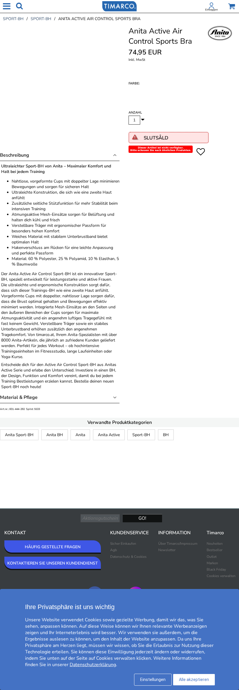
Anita (80, 435)
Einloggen (211, 9)
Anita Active (109, 435)
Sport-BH (141, 435)
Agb (113, 550)
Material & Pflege (19, 397)
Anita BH (54, 435)
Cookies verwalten (221, 576)
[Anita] (220, 40)
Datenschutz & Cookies (128, 556)
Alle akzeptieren (194, 679)
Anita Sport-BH (19, 435)
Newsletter (166, 550)
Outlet (212, 556)
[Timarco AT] (119, 6)
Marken (212, 563)
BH (166, 435)
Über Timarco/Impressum (177, 543)
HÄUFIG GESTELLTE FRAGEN (52, 547)
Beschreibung (14, 155)
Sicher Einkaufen (123, 543)
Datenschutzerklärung (93, 664)
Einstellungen (153, 679)
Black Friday (216, 569)
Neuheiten (215, 543)
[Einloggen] (212, 7)
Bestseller (214, 550)
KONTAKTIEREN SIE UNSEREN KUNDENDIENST (52, 563)
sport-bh (13, 19)
